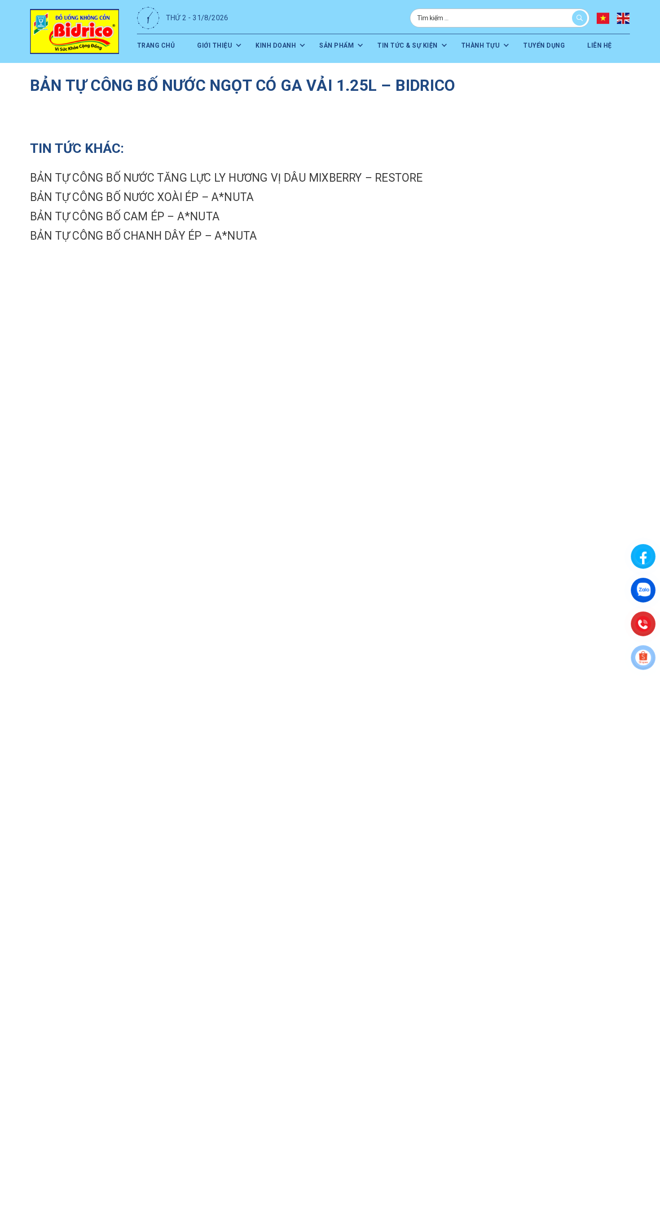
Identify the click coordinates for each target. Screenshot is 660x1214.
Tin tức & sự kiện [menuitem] (401, 45)
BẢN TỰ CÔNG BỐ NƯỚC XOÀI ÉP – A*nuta (142, 197)
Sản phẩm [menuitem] (330, 45)
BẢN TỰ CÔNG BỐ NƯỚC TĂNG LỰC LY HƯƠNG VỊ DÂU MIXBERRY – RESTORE (226, 177)
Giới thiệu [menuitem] (210, 45)
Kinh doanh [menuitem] (270, 45)
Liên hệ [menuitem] (586, 45)
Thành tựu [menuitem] (475, 45)
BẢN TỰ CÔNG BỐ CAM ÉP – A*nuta (125, 216)
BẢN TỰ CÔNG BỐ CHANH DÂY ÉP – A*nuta (143, 235)
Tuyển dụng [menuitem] (537, 45)
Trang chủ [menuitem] (158, 45)
